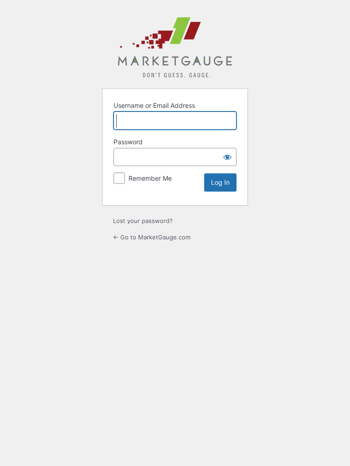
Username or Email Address (154, 105)
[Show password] (227, 157)
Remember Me (150, 178)
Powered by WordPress (175, 47)
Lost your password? (143, 220)
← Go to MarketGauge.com (151, 237)
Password (128, 142)
